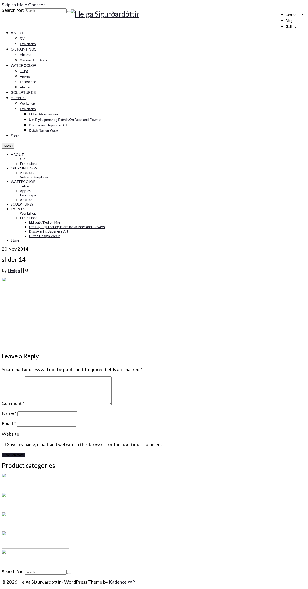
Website (10, 434)
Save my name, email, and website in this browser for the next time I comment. (85, 444)
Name (9, 413)
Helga (14, 270)
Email (9, 423)
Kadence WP (122, 581)
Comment (13, 403)
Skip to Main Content (23, 4)
